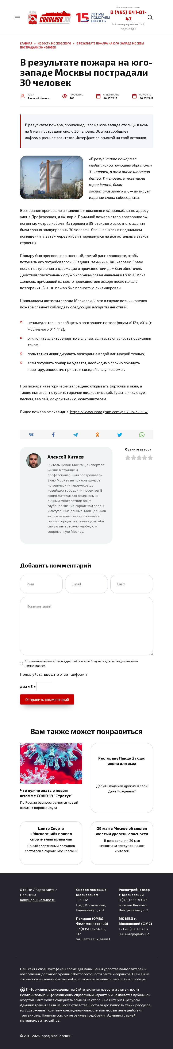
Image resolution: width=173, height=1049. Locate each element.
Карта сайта (44, 890)
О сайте (26, 890)
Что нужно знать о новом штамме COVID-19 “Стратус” (46, 793)
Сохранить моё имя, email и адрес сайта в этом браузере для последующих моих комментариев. (81, 663)
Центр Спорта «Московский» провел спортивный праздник (51, 833)
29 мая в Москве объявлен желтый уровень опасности (122, 831)
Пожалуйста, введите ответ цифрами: (54, 674)
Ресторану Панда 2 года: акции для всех (121, 761)
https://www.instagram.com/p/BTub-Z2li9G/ (109, 411)
